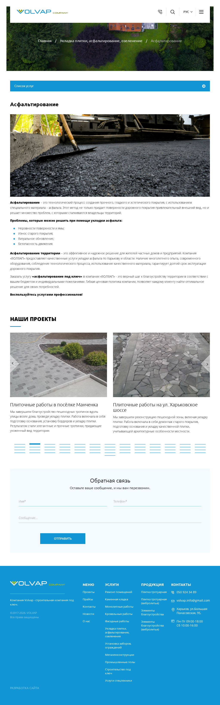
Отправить (63, 538)
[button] (110, 444)
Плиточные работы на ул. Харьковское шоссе (155, 407)
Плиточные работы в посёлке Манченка (54, 404)
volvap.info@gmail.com (193, 600)
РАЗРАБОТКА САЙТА (24, 688)
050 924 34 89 (186, 592)
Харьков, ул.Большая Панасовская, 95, (192, 611)
